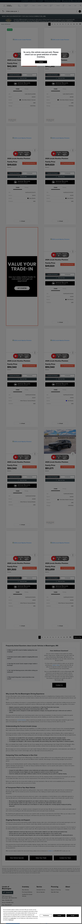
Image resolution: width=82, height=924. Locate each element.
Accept (72, 915)
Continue (41, 62)
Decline (59, 915)
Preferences (46, 915)
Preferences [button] (10, 919)
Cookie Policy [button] (13, 918)
